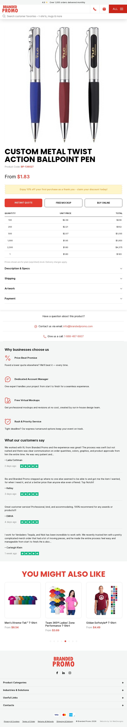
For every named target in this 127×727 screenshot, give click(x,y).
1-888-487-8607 (74, 336)
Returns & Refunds (46, 721)
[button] (50, 641)
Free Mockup (63, 202)
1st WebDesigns (116, 721)
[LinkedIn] (63, 672)
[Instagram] (70, 672)
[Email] (104, 9)
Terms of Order (28, 721)
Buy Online (103, 202)
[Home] (10, 8)
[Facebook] (57, 672)
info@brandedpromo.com (78, 326)
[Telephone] (94, 9)
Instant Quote (23, 202)
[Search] (4, 16)
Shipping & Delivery (65, 721)
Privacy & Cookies (12, 721)
